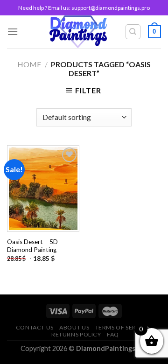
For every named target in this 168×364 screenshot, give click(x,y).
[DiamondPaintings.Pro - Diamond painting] (78, 31)
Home (29, 64)
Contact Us (35, 327)
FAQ (113, 334)
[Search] (133, 31)
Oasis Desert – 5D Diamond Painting (32, 246)
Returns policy (76, 334)
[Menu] (12, 31)
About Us (74, 327)
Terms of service (122, 327)
